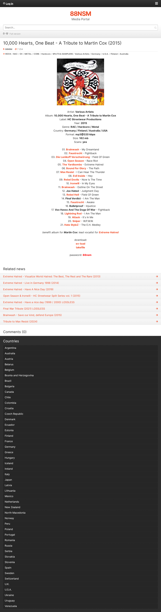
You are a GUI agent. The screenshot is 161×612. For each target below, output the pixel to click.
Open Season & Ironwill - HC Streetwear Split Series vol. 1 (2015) (41, 295)
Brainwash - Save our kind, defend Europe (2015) (32, 315)
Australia (124, 54)
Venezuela (11, 606)
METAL (28, 54)
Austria (9, 358)
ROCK (8, 54)
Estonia (9, 430)
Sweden (9, 573)
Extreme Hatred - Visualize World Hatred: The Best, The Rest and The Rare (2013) (51, 276)
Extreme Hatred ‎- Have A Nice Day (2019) (28, 289)
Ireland (9, 468)
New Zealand (12, 507)
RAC (15, 54)
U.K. (7, 584)
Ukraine (9, 595)
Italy (7, 474)
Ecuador (10, 424)
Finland (114, 54)
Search (155, 27)
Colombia (10, 402)
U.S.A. (106, 54)
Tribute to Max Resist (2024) (20, 321)
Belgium (9, 369)
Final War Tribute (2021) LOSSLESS (24, 308)
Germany (95, 54)
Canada (9, 391)
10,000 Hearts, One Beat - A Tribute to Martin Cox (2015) (62, 43)
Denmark (10, 419)
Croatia (9, 408)
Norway (9, 518)
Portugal (10, 534)
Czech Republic (14, 413)
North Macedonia (15, 512)
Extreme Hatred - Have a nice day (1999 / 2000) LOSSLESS (39, 302)
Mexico (9, 496)
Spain (8, 567)
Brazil (8, 380)
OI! (21, 54)
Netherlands (12, 501)
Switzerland (12, 578)
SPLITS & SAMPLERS (63, 54)
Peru (7, 523)
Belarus (9, 364)
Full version (15, 34)
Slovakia (10, 556)
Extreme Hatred (109, 232)
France (9, 441)
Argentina (10, 347)
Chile (8, 397)
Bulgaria (9, 386)
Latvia (8, 485)
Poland (9, 529)
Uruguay (10, 600)
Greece (9, 452)
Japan (8, 479)
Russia (8, 545)
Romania (10, 540)
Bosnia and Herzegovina (19, 375)
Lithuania (10, 490)
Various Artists (82, 54)
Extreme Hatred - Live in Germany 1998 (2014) (31, 282)
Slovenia (10, 562)
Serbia (8, 551)
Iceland (9, 463)
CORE (36, 54)
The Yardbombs (72, 164)
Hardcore (46, 54)
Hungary (10, 457)
